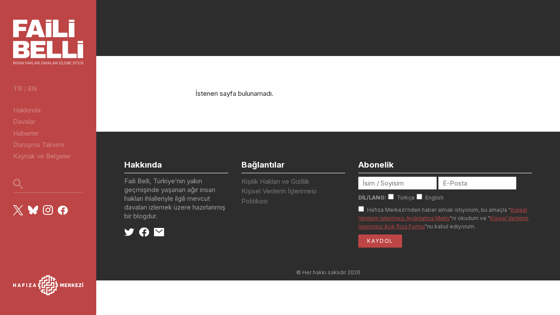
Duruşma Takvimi (38, 144)
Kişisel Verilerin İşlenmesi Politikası (279, 196)
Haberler (26, 133)
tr (17, 88)
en (32, 88)
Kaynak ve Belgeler (42, 156)
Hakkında (27, 110)
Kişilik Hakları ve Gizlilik (275, 181)
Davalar (24, 121)
